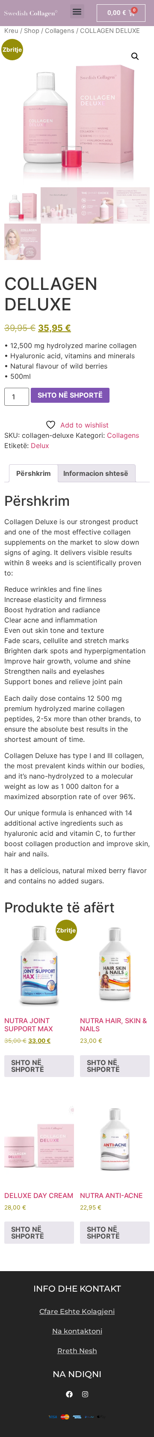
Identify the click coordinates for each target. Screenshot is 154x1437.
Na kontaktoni (77, 1331)
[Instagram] (85, 1394)
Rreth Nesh (77, 1351)
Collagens (59, 31)
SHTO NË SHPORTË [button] (27, 1066)
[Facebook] (69, 1394)
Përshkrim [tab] (33, 473)
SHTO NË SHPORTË (70, 395)
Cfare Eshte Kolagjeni (77, 1311)
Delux (40, 445)
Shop (31, 31)
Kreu (11, 31)
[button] (77, 11)
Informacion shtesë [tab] (95, 473)
